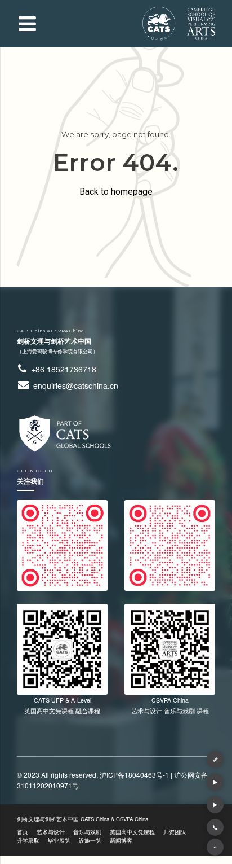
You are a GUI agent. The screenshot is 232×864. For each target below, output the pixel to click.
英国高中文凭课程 (132, 832)
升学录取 (28, 840)
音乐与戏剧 (87, 832)
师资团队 (174, 832)
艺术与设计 (51, 832)
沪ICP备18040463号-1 (134, 774)
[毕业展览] (215, 782)
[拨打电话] (215, 827)
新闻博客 (121, 840)
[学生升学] (215, 804)
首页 (22, 832)
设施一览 (90, 840)
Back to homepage (116, 192)
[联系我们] (215, 759)
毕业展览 (59, 840)
